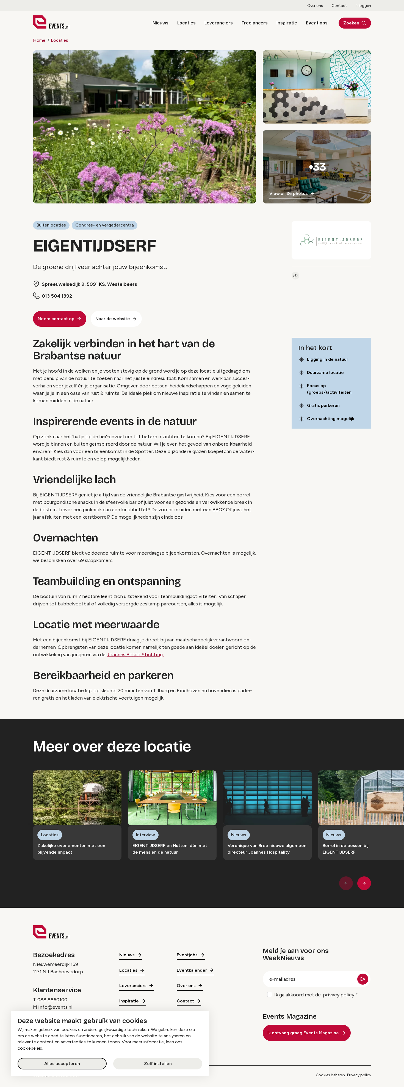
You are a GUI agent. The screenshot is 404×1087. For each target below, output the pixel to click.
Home (39, 40)
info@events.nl (55, 1007)
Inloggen (363, 5)
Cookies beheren (330, 1075)
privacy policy (338, 995)
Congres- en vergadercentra (104, 225)
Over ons (315, 5)
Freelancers (255, 23)
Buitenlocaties (51, 225)
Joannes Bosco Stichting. (135, 655)
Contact (339, 5)
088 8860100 (52, 1000)
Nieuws (160, 23)
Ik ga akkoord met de (314, 995)
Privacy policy (359, 1075)
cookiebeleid (30, 1048)
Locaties (186, 23)
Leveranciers (218, 23)
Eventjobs (317, 23)
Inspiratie (286, 23)
